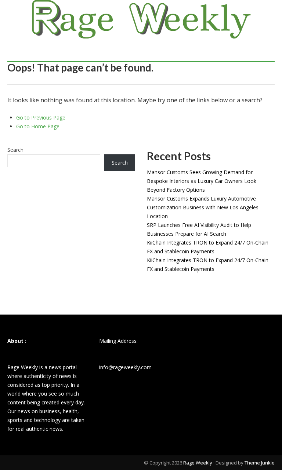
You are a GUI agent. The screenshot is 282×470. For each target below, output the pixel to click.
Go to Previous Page (40, 117)
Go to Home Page (37, 126)
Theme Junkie (260, 462)
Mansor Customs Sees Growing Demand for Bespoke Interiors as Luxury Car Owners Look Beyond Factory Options (201, 181)
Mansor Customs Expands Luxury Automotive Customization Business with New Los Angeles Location (202, 207)
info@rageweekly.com (125, 367)
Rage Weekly (197, 462)
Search (15, 149)
